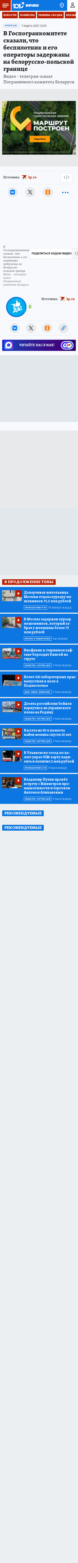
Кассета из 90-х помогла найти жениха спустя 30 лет (47, 732)
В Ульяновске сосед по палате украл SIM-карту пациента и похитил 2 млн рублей (49, 756)
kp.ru (32, 177)
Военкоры (27, 15)
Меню (5, 5)
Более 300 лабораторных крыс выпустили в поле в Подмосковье (50, 681)
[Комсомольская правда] (26, 5)
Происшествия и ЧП (35, 608)
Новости (9, 15)
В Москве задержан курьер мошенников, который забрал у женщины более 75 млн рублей (47, 625)
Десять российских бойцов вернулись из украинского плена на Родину (48, 707)
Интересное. (11, 26)
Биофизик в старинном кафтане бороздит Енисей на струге (48, 654)
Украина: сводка (50, 15)
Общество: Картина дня (37, 665)
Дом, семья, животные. (37, 692)
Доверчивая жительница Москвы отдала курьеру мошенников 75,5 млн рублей (48, 596)
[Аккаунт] (72, 5)
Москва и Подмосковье (37, 639)
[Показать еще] (65, 192)
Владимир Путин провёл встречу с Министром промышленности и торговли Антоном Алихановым (47, 785)
